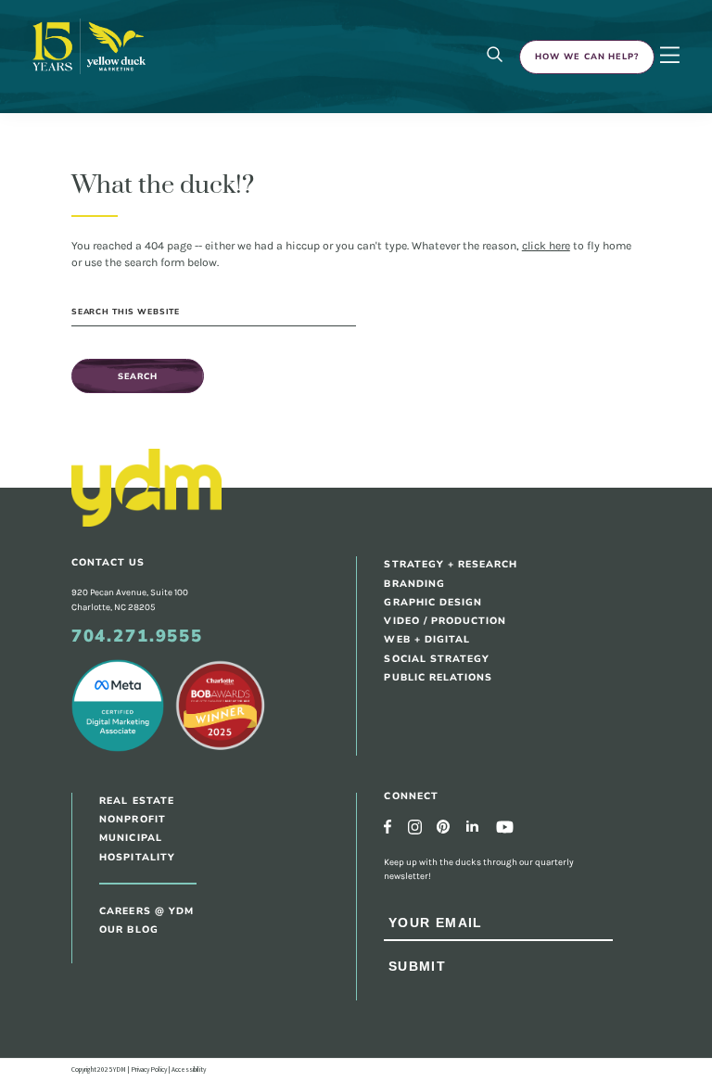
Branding (414, 584)
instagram (415, 827)
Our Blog (128, 929)
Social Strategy (437, 659)
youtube (505, 827)
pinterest (444, 827)
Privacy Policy (149, 1069)
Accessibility (189, 1069)
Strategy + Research (450, 564)
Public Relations (438, 677)
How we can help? (587, 56)
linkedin (472, 826)
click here (546, 245)
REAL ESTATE (136, 801)
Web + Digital (427, 639)
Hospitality (137, 857)
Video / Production (445, 621)
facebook (387, 827)
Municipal (130, 838)
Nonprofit (132, 819)
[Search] (495, 56)
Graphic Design (433, 602)
